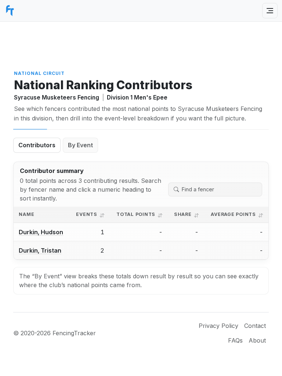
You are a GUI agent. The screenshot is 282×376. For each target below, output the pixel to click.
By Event (80, 145)
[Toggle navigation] (270, 10)
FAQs (235, 340)
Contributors (36, 145)
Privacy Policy (218, 325)
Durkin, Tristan (40, 250)
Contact (255, 325)
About (257, 340)
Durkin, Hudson (41, 232)
